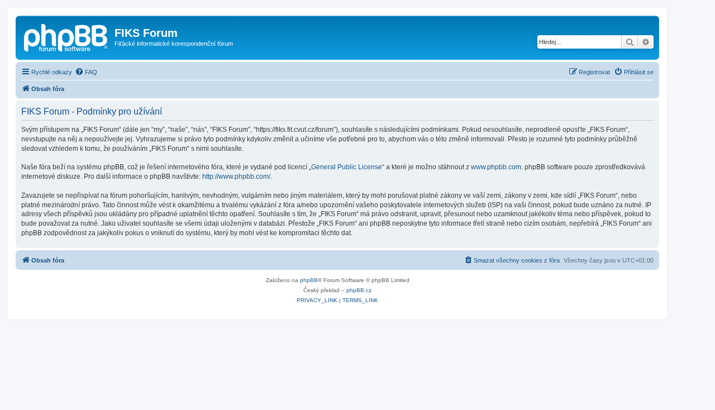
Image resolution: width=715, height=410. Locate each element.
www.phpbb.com (496, 167)
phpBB (309, 280)
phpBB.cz (358, 290)
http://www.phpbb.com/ (236, 176)
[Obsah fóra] (66, 36)
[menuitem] (86, 72)
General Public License (346, 167)
